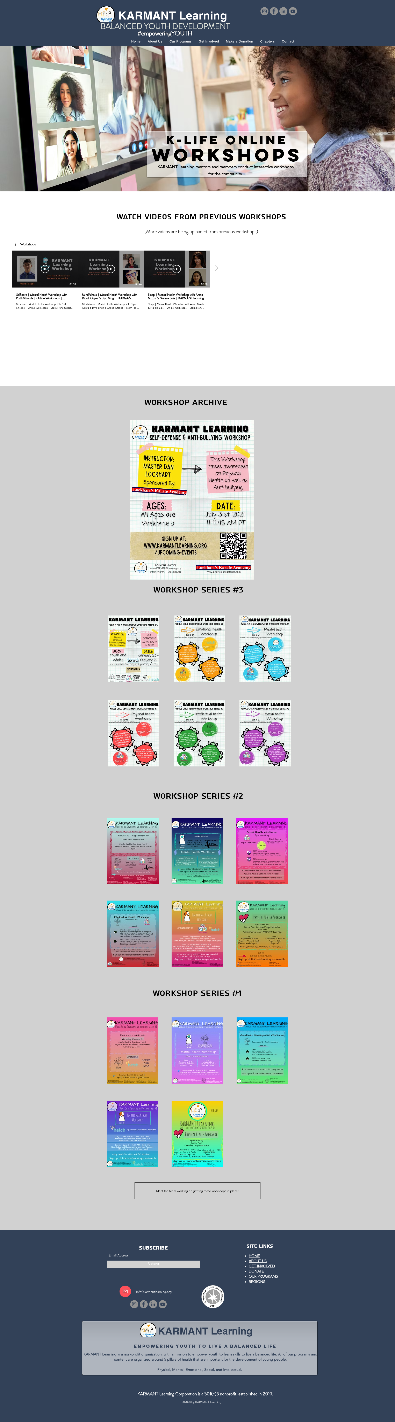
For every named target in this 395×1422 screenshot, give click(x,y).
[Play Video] (45, 269)
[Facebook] (274, 11)
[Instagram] (264, 11)
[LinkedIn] (283, 11)
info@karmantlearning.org (154, 1292)
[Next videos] (216, 268)
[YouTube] (293, 11)
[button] (25, 244)
